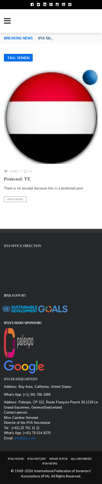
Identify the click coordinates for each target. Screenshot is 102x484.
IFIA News (49, 463)
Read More (15, 199)
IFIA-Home (16, 459)
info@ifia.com (25, 438)
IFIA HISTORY (36, 459)
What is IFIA (58, 459)
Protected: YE (17, 179)
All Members (81, 459)
